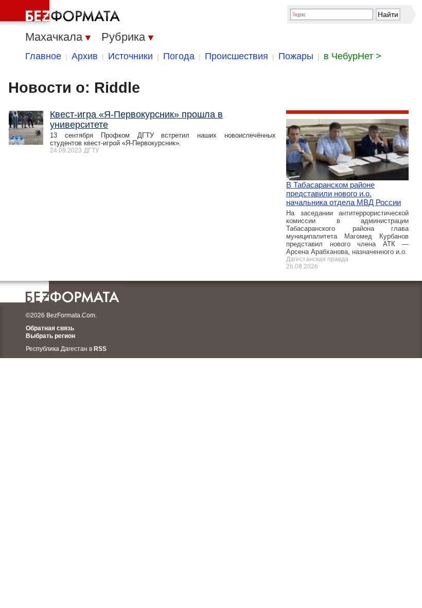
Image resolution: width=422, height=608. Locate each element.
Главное (43, 56)
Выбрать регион (50, 336)
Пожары (295, 56)
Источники (130, 56)
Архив (85, 56)
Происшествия (236, 56)
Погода (179, 56)
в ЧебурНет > (352, 56)
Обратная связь (50, 328)
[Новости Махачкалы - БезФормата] (62, 13)
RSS (100, 348)
